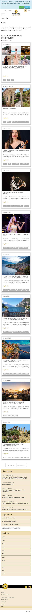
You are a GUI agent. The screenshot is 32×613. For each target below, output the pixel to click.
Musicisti (3, 592)
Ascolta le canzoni (5, 595)
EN (29, 11)
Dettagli (27, 7)
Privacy (3, 604)
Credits (29, 611)
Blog (2, 606)
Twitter (29, 587)
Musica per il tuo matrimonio (7, 597)
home (2, 18)
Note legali (3, 602)
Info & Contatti (4, 599)
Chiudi (21, 7)
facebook (26, 587)
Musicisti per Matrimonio (16, 13)
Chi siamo (3, 590)
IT (25, 11)
